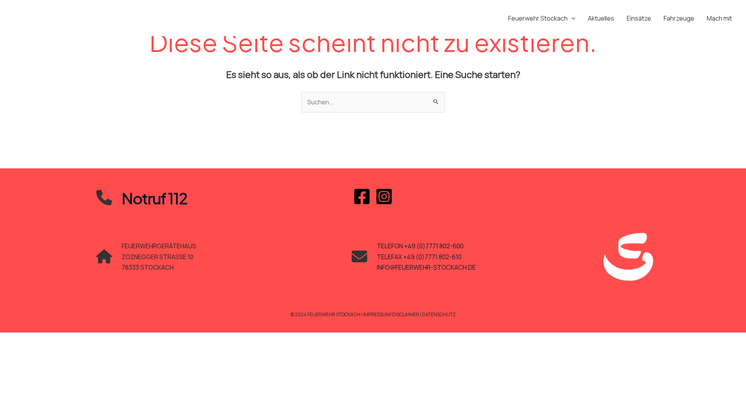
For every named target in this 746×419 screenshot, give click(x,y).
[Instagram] (384, 196)
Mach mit (719, 18)
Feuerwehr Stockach (538, 18)
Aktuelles (601, 18)
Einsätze (639, 18)
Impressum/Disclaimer (391, 314)
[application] (571, 18)
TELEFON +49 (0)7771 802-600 (420, 246)
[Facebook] (362, 196)
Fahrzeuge (679, 18)
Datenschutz (439, 314)
